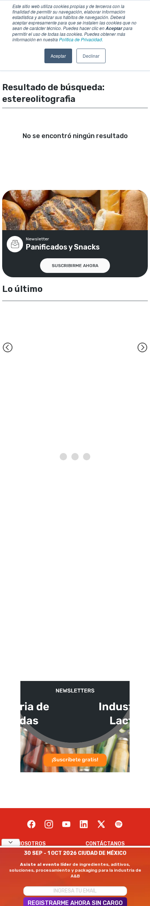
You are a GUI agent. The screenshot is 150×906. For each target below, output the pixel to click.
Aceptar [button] (58, 56)
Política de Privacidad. (81, 39)
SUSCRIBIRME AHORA (75, 265)
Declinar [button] (91, 56)
